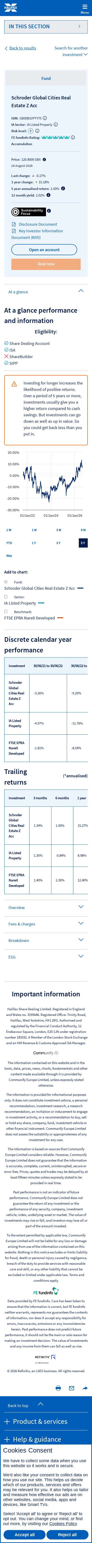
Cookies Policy (63, 1523)
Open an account (44, 249)
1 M (34, 530)
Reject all (67, 1534)
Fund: (18, 582)
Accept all (25, 1534)
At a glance (18, 292)
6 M (83, 530)
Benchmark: (23, 612)
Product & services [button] (39, 1421)
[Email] (71, 1388)
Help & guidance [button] (36, 1439)
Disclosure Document (38, 224)
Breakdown (18, 940)
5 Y (83, 543)
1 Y (34, 543)
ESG (12, 957)
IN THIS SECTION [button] (29, 26)
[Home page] (10, 7)
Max (9, 555)
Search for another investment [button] (71, 51)
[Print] (58, 1388)
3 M (58, 530)
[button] (83, 1388)
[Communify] (46, 1052)
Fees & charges (21, 924)
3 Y (58, 543)
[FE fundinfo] (46, 1290)
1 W (8, 530)
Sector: (19, 597)
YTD (9, 543)
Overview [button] (16, 907)
